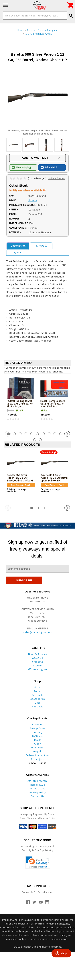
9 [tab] (55, 434)
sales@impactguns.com (37, 632)
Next (67, 434)
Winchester (37, 747)
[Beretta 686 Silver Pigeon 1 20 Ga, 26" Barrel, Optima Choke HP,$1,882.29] (21, 462)
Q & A (18, 252)
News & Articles (37, 654)
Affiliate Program (37, 669)
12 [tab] (34, 439)
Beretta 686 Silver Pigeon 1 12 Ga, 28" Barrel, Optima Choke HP (54, 478)
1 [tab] (31, 508)
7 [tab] (43, 434)
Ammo (37, 691)
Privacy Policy (37, 792)
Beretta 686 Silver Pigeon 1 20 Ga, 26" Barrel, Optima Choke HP (20, 478)
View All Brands (37, 763)
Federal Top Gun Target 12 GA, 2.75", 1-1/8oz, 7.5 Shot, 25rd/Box (20, 404)
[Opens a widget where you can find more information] (61, 953)
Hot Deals (37, 706)
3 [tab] (20, 434)
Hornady (38, 732)
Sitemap (37, 665)
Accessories (37, 698)
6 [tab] (37, 434)
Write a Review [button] (56, 178)
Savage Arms (37, 728)
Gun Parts (37, 695)
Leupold (37, 751)
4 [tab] (26, 434)
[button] (37, 862)
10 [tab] (60, 434)
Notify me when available (26, 190)
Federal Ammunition (38, 755)
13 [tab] (40, 439)
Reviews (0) (41, 245)
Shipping (37, 661)
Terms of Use (37, 788)
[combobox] (35, 16)
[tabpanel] (21, 402)
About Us (37, 657)
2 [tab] (14, 434)
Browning (37, 724)
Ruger (37, 739)
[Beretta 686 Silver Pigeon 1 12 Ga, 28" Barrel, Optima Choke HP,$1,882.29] (54, 462)
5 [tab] (31, 434)
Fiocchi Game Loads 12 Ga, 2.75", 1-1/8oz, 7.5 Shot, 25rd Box (53, 404)
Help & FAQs (37, 784)
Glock (37, 743)
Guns (37, 687)
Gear (37, 702)
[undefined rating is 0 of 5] (18, 178)
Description (18, 245)
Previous (8, 434)
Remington (37, 759)
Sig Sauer (37, 736)
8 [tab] (49, 434)
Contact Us (37, 796)
